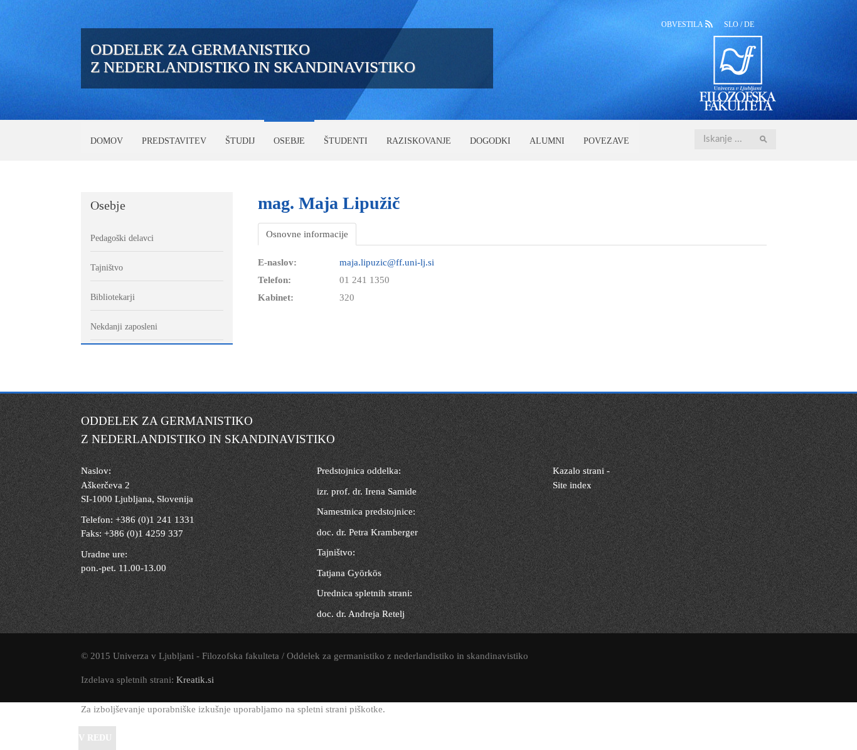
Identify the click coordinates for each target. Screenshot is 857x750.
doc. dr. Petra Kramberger (367, 532)
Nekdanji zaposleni (123, 326)
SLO (732, 24)
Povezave (606, 141)
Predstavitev (174, 141)
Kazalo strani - (581, 471)
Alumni (547, 141)
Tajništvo (106, 267)
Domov (106, 141)
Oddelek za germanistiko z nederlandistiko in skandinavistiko (252, 58)
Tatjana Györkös (349, 573)
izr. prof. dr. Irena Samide (367, 491)
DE (749, 24)
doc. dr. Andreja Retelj (361, 614)
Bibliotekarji (112, 297)
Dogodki (490, 141)
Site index (572, 485)
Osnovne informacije (307, 234)
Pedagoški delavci (122, 238)
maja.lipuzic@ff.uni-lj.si (386, 262)
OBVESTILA (683, 24)
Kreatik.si (195, 680)
